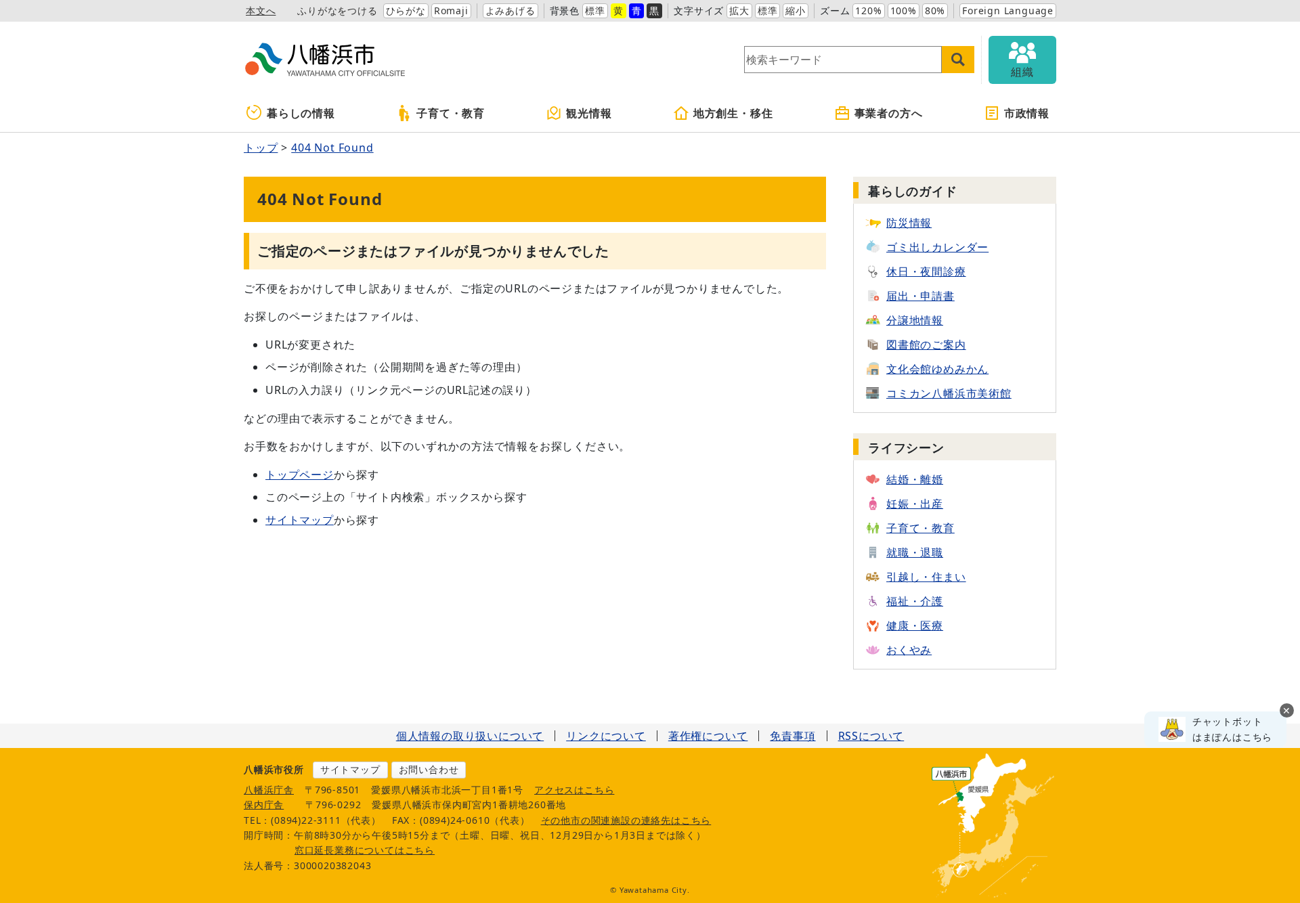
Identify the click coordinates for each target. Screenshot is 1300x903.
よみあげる (510, 10)
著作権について (708, 735)
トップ (261, 147)
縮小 (795, 10)
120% (868, 10)
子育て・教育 (450, 113)
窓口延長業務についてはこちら (365, 849)
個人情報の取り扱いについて (470, 735)
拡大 (739, 10)
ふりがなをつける (337, 10)
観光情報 (588, 113)
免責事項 (792, 735)
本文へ (261, 10)
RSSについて (871, 735)
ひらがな (406, 10)
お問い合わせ (429, 769)
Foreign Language (1008, 10)
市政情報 (1026, 113)
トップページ (299, 474)
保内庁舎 (264, 804)
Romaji (451, 10)
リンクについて (606, 735)
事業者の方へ (888, 113)
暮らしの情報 (301, 113)
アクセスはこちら (574, 789)
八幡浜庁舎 (269, 789)
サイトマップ (299, 519)
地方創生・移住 (733, 113)
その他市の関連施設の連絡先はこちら (626, 820)
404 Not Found (332, 147)
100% (903, 10)
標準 (595, 10)
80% (935, 10)
